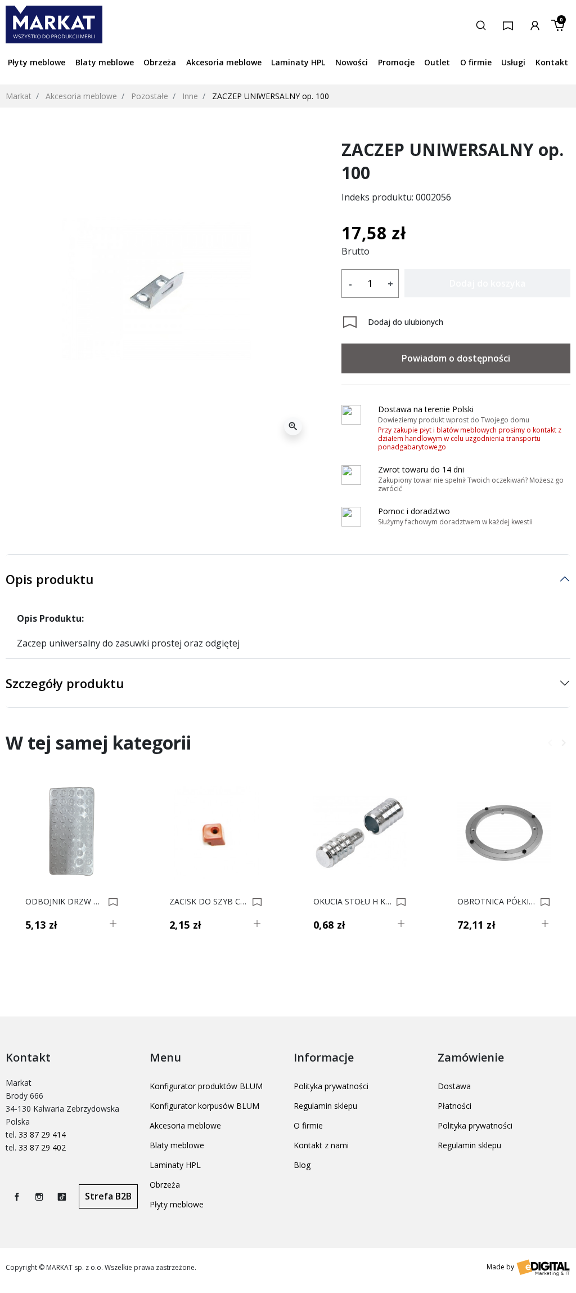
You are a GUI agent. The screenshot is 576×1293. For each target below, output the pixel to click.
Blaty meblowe (177, 1145)
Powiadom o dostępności (456, 358)
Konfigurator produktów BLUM (206, 1086)
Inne (190, 96)
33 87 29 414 (42, 1134)
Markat (19, 96)
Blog (302, 1165)
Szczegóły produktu (65, 683)
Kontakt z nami (321, 1145)
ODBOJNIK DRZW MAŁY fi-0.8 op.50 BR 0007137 (65, 902)
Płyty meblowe (177, 1204)
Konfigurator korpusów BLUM (204, 1105)
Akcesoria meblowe (81, 96)
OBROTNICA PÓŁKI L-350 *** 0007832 (497, 902)
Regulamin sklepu (325, 1105)
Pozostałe (149, 96)
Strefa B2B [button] (108, 1196)
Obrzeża (165, 1184)
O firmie (308, 1125)
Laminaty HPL (175, 1165)
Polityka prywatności (331, 1086)
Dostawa (454, 1086)
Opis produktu (49, 578)
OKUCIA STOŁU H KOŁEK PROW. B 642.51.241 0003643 (353, 902)
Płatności (454, 1105)
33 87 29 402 (42, 1147)
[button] (481, 24)
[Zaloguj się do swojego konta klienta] (535, 24)
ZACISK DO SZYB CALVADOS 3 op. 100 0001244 (209, 902)
